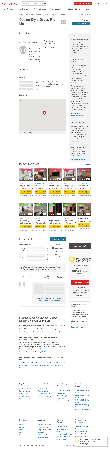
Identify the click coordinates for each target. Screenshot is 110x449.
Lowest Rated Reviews (64, 434)
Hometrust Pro (43, 427)
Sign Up (97, 3)
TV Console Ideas (44, 394)
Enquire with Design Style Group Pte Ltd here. (34, 352)
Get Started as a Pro (78, 159)
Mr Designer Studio (42, 185)
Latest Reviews (7, 9)
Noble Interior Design (86, 218)
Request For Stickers (45, 430)
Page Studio (54, 220)
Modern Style (61, 398)
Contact (21, 427)
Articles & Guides (74, 9)
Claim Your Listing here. (79, 327)
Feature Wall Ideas (44, 396)
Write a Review (82, 23)
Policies (21, 430)
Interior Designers (23, 9)
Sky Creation (25, 185)
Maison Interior (40, 220)
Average (23, 255)
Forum (86, 9)
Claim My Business (44, 424)
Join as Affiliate (43, 437)
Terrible (23, 260)
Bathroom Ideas (24, 396)
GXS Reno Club (43, 435)
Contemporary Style (63, 390)
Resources (23, 435)
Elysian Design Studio (86, 185)
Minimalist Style (62, 396)
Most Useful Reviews (64, 436)
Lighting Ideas (42, 388)
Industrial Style (62, 393)
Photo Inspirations (56, 9)
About (21, 424)
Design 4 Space (70, 185)
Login (105, 3)
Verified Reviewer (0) (59, 255)
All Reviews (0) (60, 248)
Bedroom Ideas (24, 391)
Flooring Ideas (43, 391)
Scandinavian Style (63, 401)
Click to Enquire (26, 192)
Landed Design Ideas (82, 409)
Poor (23, 257)
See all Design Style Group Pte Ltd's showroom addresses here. (41, 332)
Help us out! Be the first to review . (49, 299)
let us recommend (78, 89)
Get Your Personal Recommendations (77, 114)
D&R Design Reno (27, 220)
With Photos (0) (60, 251)
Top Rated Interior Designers (81, 428)
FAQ (20, 432)
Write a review (61, 439)
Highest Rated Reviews (61, 430)
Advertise (41, 432)
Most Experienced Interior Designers (81, 432)
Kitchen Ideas (23, 394)
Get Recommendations (83, 3)
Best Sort (60, 277)
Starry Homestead (56, 185)
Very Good (23, 251)
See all (88, 164)
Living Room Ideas (25, 388)
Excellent (23, 248)
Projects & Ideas (40, 9)
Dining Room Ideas (25, 399)
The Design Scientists (72, 220)
